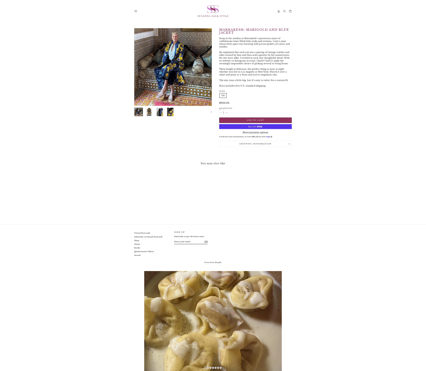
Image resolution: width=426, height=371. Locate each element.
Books (137, 248)
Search (137, 255)
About (137, 244)
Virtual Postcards (142, 233)
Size (222, 91)
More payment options (255, 132)
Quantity (226, 108)
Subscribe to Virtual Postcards (148, 237)
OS (223, 95)
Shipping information (255, 144)
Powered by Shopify (213, 262)
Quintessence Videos (144, 251)
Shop (136, 240)
